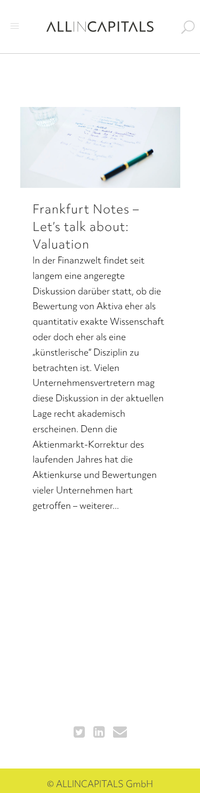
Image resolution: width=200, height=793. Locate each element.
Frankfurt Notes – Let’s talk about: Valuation (86, 226)
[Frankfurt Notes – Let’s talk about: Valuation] (100, 147)
